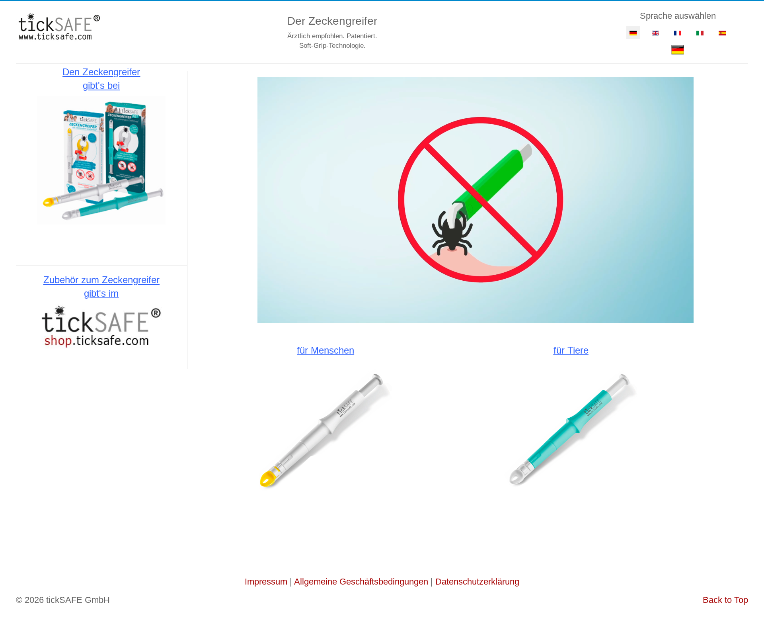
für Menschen (325, 350)
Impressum (266, 582)
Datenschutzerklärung (477, 582)
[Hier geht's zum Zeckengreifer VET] (571, 428)
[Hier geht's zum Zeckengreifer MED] (325, 428)
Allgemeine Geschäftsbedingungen (361, 582)
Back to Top (725, 600)
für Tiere (571, 350)
